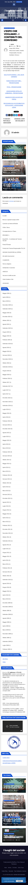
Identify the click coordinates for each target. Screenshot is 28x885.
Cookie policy (6, 757)
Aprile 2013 (6, 486)
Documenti (11, 871)
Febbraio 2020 (6, 339)
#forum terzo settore (14, 50)
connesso (11, 201)
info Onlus (5, 659)
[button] (23, 20)
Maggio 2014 (6, 463)
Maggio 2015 (6, 440)
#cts (19, 46)
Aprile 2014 (6, 467)
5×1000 (5, 215)
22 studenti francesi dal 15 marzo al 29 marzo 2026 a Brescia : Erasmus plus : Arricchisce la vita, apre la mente (13, 696)
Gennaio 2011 (6, 571)
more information (11, 881)
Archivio (9, 867)
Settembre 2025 (7, 308)
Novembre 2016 (7, 401)
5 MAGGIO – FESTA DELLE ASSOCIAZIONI (7, 120)
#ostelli (22, 50)
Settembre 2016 (7, 405)
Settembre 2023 (7, 328)
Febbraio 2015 (6, 452)
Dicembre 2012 (7, 498)
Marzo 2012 (6, 521)
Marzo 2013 (6, 490)
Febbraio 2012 (6, 525)
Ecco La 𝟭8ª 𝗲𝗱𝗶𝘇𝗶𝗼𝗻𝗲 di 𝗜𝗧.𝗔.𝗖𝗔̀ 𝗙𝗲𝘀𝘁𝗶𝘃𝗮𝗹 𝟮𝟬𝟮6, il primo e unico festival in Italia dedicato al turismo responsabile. (14, 674)
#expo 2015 (12, 48)
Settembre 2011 (7, 541)
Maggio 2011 (6, 556)
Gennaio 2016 (6, 424)
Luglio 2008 (6, 645)
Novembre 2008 (7, 633)
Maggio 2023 (6, 336)
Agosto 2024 (6, 324)
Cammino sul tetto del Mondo (10, 223)
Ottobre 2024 (6, 320)
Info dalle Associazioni (9, 28)
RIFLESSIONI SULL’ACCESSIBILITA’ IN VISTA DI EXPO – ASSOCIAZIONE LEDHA (14, 105)
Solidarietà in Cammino (9, 267)
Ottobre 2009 (6, 610)
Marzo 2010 (6, 599)
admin (12, 44)
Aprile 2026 (6, 297)
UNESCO (5, 271)
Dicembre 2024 (7, 316)
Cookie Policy (5, 871)
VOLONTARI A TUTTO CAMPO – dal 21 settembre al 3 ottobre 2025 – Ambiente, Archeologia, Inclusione (13, 710)
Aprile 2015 (6, 444)
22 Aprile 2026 (9, 806)
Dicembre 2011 (7, 529)
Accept (19, 881)
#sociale (19, 52)
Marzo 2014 (6, 471)
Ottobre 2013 (6, 483)
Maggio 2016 (6, 413)
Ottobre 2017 (6, 382)
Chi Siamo (14, 867)
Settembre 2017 (7, 386)
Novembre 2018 (7, 359)
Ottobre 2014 (6, 459)
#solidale (11, 55)
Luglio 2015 (6, 436)
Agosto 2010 (6, 583)
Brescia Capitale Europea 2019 (11, 219)
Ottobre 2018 (6, 363)
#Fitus (17, 48)
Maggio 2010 (6, 591)
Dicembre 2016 (7, 397)
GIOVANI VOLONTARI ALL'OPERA (12, 252)
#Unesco (17, 55)
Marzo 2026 (6, 301)
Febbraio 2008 (6, 649)
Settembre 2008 (7, 641)
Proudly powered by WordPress (10, 862)
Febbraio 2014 (6, 475)
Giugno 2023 (6, 332)
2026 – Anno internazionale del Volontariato (11, 837)
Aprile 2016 (6, 417)
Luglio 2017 (6, 390)
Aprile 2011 (6, 560)
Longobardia (6, 260)
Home (5, 867)
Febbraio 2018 (6, 378)
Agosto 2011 (6, 544)
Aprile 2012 (6, 517)
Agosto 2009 (6, 618)
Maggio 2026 (6, 293)
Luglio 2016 (6, 409)
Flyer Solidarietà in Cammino (20, 871)
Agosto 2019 (6, 347)
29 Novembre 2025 (10, 840)
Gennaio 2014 (6, 479)
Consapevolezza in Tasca (9, 231)
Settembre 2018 (7, 366)
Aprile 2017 (6, 394)
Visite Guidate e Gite (8, 279)
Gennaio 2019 (6, 355)
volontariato (6, 283)
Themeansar (13, 864)
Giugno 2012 (6, 510)
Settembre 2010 (7, 579)
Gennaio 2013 (6, 494)
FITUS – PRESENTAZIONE (14, 87)
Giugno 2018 (6, 370)
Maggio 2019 (6, 351)
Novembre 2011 (7, 533)
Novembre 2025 (7, 305)
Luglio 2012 (6, 506)
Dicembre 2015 (7, 428)
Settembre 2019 (7, 343)
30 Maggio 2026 (9, 790)
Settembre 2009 (7, 614)
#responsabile (13, 52)
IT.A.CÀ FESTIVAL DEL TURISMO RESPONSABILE (14, 874)
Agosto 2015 (6, 432)
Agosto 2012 (6, 502)
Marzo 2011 (6, 564)
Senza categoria (7, 263)
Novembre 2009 (7, 606)
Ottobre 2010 (6, 575)
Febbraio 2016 (6, 421)
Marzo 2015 (6, 448)
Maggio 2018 (6, 374)
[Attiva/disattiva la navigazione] (13, 20)
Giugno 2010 (6, 587)
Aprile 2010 (6, 595)
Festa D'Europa (7, 244)
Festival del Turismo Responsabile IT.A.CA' (14, 248)
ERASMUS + (6, 235)
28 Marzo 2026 (9, 823)
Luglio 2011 (6, 548)
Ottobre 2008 (6, 637)
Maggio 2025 (6, 312)
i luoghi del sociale (14, 10)
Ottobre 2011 (6, 537)
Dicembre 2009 (7, 602)
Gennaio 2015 (6, 455)
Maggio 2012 (6, 513)
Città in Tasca (6, 227)
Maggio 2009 (6, 622)
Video (4, 662)
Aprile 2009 (6, 626)
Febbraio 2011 (6, 568)
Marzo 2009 (6, 630)
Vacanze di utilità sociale (9, 275)
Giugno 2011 (6, 552)
